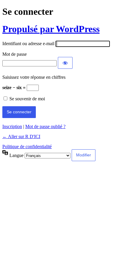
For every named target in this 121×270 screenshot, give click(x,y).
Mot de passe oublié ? (45, 126)
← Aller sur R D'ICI (21, 136)
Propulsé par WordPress (51, 29)
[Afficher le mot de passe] (65, 63)
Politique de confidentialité (27, 146)
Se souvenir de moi (27, 98)
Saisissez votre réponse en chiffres (33, 77)
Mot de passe (14, 54)
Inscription (12, 126)
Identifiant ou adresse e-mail (28, 43)
